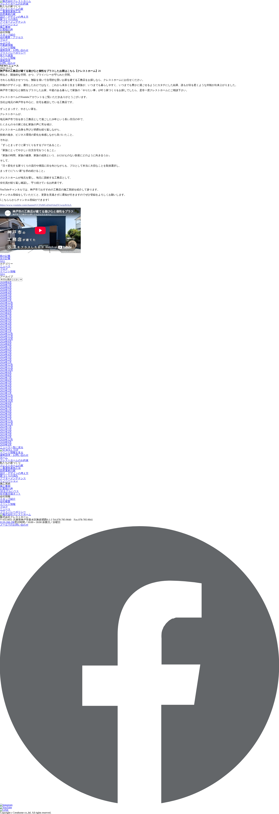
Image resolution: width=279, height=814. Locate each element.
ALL (2, 261)
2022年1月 (6, 419)
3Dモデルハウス (9, 491)
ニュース (5, 42)
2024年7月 (6, 346)
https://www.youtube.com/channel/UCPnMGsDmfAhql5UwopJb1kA (36, 205)
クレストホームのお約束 (14, 3)
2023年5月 (6, 383)
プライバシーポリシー (13, 52)
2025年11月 (6, 305)
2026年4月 (6, 292)
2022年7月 (6, 408)
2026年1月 (6, 300)
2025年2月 (6, 328)
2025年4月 (6, 323)
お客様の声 (6, 29)
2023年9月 (6, 372)
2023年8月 (6, 375)
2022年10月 (6, 401)
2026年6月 (6, 287)
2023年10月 (6, 370)
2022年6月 (6, 411)
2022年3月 (6, 413)
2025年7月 (6, 315)
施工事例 (5, 27)
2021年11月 (6, 424)
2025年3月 (6, 326)
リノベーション (9, 24)
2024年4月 (6, 354)
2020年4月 (6, 444)
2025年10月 (6, 308)
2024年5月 (6, 352)
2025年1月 (6, 331)
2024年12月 (6, 334)
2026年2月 (6, 297)
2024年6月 (6, 349)
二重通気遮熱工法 (10, 11)
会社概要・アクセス (11, 37)
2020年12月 (6, 439)
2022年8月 (6, 406)
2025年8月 (6, 313)
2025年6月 (6, 318)
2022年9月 (6, 403)
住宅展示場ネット (10, 493)
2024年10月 (6, 339)
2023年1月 (6, 393)
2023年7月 (6, 377)
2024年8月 (6, 344)
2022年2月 (6, 416)
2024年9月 (6, 341)
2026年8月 (6, 282)
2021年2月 (6, 437)
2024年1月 (6, 362)
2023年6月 (6, 380)
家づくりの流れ (9, 19)
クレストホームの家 (11, 9)
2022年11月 (6, 398)
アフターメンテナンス (13, 21)
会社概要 (5, 501)
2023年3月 (6, 388)
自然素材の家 (8, 14)
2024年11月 (6, 336)
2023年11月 (6, 367)
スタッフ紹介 (8, 34)
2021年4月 (6, 432)
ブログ (4, 40)
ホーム (4, 457)
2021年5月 (6, 429)
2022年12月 (6, 395)
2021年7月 (6, 426)
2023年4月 (6, 385)
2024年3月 (6, 357)
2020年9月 (6, 442)
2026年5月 (6, 290)
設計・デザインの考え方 (14, 16)
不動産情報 (6, 45)
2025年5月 (6, 321)
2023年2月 (6, 390)
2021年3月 (6, 434)
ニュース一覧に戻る (11, 447)
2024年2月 (6, 359)
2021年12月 (6, 421)
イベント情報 (8, 271)
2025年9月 (6, 310)
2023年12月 (6, 364)
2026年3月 (6, 295)
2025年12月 (6, 303)
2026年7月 (6, 284)
